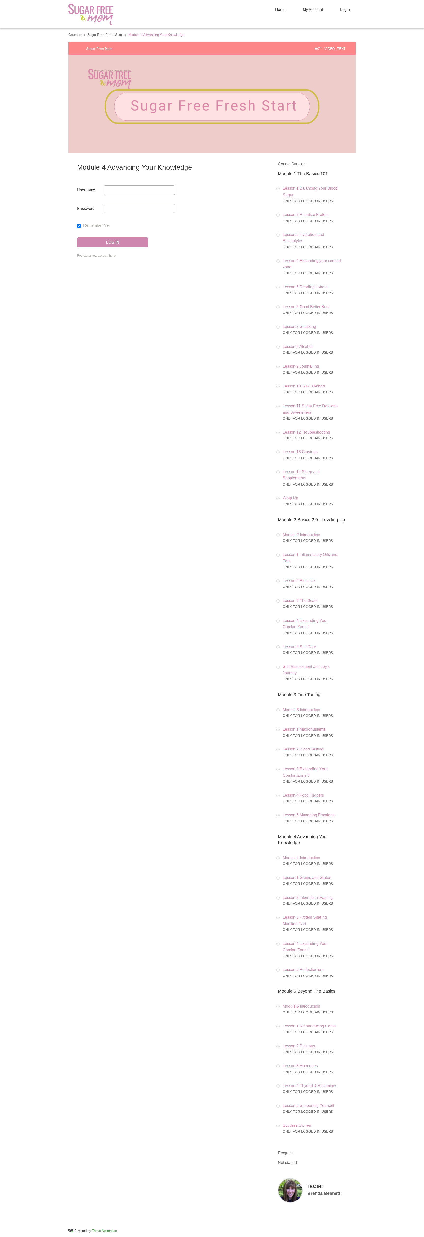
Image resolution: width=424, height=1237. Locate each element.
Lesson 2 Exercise (299, 581)
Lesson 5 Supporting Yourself (308, 1105)
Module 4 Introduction (301, 858)
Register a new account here (96, 255)
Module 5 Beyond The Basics (306, 991)
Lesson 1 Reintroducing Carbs (309, 1026)
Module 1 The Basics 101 (303, 173)
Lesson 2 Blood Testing (303, 749)
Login (345, 9)
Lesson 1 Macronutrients (304, 729)
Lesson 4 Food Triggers (303, 795)
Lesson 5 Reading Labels (305, 287)
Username (86, 190)
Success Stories (297, 1125)
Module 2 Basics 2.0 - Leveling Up (311, 519)
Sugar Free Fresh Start (104, 35)
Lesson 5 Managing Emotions (308, 815)
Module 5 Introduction (301, 1006)
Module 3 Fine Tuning (299, 694)
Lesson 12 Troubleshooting (306, 432)
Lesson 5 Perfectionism (303, 969)
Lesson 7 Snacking (299, 327)
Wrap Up (290, 498)
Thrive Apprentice (104, 1231)
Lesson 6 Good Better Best (306, 307)
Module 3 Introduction (301, 710)
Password (85, 208)
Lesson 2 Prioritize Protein (306, 214)
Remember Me (95, 225)
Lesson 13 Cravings (300, 452)
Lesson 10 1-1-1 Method (304, 386)
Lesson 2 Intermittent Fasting (308, 897)
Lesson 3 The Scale (300, 601)
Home (280, 9)
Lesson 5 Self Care (299, 647)
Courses (74, 35)
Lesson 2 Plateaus (299, 1046)
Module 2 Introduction (301, 535)
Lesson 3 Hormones (300, 1066)
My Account (313, 9)
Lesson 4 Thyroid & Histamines (310, 1086)
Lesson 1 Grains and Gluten (307, 877)
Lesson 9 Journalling (301, 366)
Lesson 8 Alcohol (298, 346)
